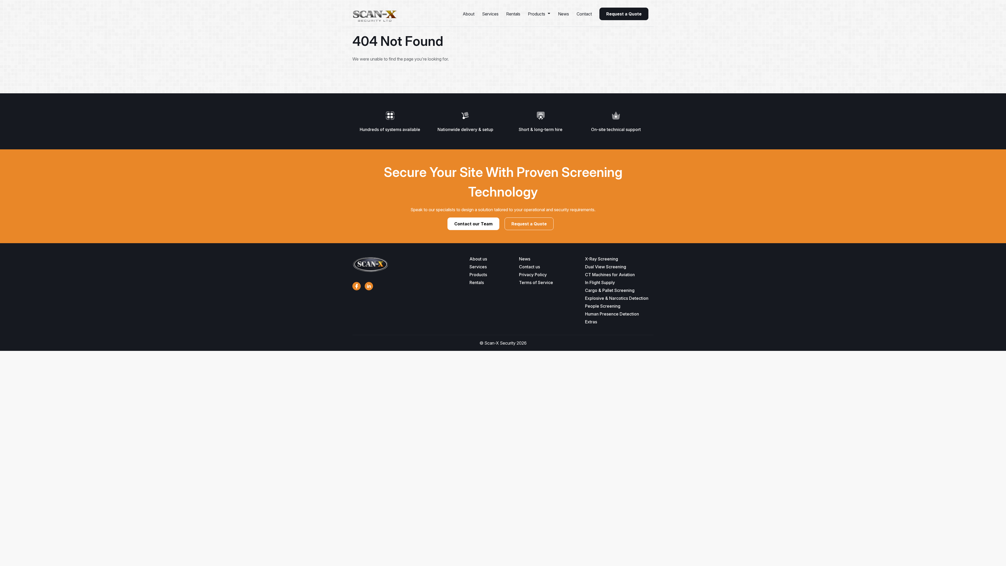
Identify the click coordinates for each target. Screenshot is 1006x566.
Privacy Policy (533, 274)
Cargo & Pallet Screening (610, 290)
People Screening (602, 306)
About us (478, 259)
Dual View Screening (605, 266)
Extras (591, 321)
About (468, 14)
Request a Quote (624, 14)
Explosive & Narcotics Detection (616, 298)
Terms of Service (536, 282)
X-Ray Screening (601, 259)
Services (490, 14)
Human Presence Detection (612, 314)
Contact (584, 14)
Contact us (529, 266)
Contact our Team (473, 223)
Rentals (513, 14)
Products (536, 14)
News (563, 14)
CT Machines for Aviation (610, 274)
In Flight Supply (600, 282)
